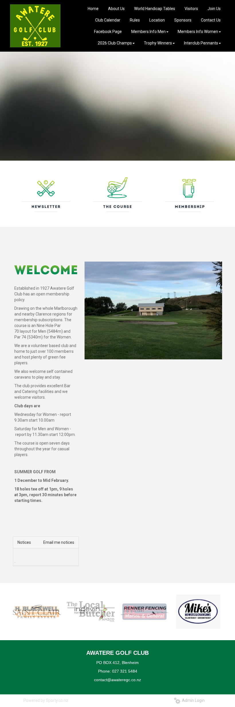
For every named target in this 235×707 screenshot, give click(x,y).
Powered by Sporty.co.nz (45, 700)
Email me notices (58, 542)
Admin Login (192, 700)
